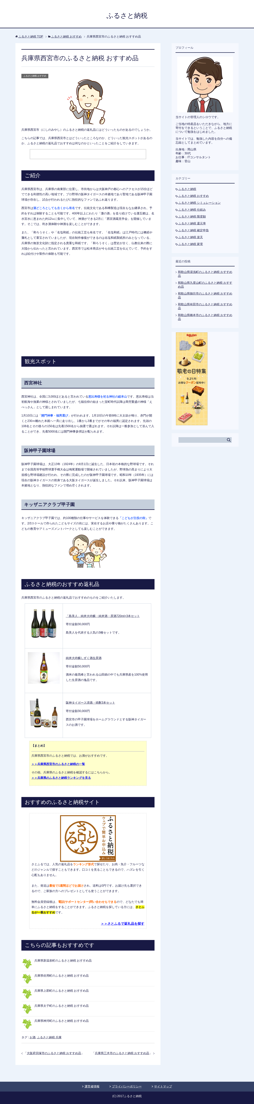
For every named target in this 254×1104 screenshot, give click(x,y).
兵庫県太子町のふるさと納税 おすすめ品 (61, 1005)
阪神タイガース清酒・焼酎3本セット (90, 702)
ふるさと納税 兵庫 (49, 1037)
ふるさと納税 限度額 (192, 216)
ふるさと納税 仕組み (192, 209)
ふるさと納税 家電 (190, 244)
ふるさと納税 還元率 (192, 223)
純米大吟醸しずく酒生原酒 (84, 658)
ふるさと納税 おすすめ (34, 76)
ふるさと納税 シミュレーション (199, 202)
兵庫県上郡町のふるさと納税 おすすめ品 (61, 990)
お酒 (33, 1037)
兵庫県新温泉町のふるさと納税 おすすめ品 (63, 960)
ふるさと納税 (127, 15)
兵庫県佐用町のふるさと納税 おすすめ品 (61, 975)
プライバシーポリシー (127, 1086)
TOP (30, 36)
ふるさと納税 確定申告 (193, 230)
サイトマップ (163, 1086)
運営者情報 (92, 1086)
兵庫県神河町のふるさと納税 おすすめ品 (61, 1020)
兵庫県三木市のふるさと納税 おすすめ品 (122, 1053)
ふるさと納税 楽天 (190, 237)
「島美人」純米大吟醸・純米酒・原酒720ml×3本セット (103, 616)
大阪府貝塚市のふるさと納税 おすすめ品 (54, 1053)
